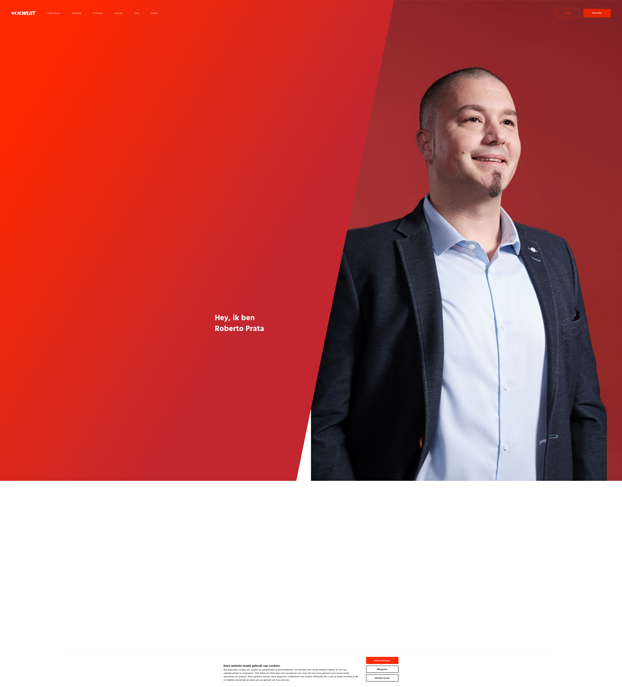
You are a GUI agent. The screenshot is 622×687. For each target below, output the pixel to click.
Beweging (76, 13)
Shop (137, 13)
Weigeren (382, 669)
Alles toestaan (382, 660)
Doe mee (119, 13)
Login (568, 13)
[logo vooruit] (23, 13)
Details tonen (382, 678)
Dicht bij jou (98, 13)
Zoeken (154, 13)
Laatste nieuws (53, 13)
